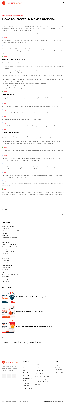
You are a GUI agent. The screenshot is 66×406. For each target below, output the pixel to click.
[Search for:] (33, 215)
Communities (6, 242)
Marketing (5, 267)
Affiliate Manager (7, 226)
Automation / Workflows (9, 231)
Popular (31, 342)
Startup (39, 342)
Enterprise (14, 342)
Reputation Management (9, 272)
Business (4, 235)
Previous (7, 202)
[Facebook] (4, 376)
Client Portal (5, 240)
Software (4, 276)
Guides (20, 15)
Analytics (4, 228)
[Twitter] (9, 376)
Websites (4, 281)
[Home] (12, 3)
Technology (5, 279)
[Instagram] (14, 376)
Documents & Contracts (9, 247)
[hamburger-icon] (63, 3)
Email (3, 249)
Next (60, 202)
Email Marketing (7, 251)
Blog (3, 233)
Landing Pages (6, 263)
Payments (5, 269)
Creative (5, 342)
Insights (4, 260)
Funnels (4, 256)
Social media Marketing (9, 274)
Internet (23, 342)
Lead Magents (6, 265)
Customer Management (9, 244)
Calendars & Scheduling (10, 15)
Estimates (5, 253)
